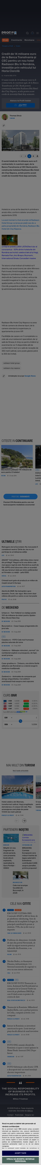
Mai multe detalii (15, 1146)
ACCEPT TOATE (20, 1153)
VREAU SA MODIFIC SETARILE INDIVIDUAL (20, 1160)
